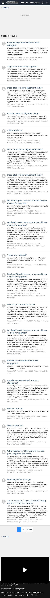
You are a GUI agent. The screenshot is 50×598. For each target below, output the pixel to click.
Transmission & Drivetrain (23, 472)
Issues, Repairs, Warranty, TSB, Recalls (27, 417)
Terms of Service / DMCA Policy (32, 592)
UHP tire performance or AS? (21, 304)
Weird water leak (15, 408)
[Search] (47, 3)
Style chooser (6, 589)
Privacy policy (7, 595)
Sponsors (4, 592)
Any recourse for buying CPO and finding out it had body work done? (26, 502)
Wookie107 (11, 57)
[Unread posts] (42, 3)
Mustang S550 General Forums (19, 81)
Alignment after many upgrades (22, 66)
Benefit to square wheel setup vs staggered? (22, 362)
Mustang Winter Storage (19, 479)
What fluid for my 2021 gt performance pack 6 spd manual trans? (25, 452)
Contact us (14, 592)
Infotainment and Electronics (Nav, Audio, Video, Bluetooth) (26, 214)
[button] (2, 2)
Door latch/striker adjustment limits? (25, 87)
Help (15, 595)
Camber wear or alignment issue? (23, 113)
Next (29, 529)
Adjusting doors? (15, 130)
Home (21, 595)
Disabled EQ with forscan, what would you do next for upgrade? (27, 202)
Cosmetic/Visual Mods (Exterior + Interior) (23, 142)
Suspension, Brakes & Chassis (25, 59)
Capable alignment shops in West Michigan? (23, 44)
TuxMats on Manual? (17, 255)
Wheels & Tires (13, 323)
